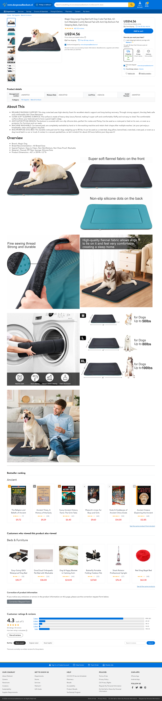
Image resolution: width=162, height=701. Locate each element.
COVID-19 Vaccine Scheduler (77, 676)
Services (20, 11)
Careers (77, 11)
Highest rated (33, 643)
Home (9, 15)
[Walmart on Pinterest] (145, 687)
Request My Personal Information (110, 686)
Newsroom (6, 682)
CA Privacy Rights (105, 682)
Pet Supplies (16, 15)
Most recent (20, 643)
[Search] (131, 4)
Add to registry (146, 73)
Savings (28, 11)
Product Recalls (72, 689)
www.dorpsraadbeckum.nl (89, 44)
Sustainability (6, 689)
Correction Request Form (19, 601)
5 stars (36, 618)
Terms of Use (103, 676)
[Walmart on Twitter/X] (136, 687)
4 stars (35, 621)
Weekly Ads (109, 665)
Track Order (95, 665)
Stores (37, 679)
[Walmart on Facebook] (132, 687)
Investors (5, 686)
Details (141, 69)
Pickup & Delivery (57, 11)
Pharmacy (68, 11)
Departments (10, 11)
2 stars (36, 626)
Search (150, 643)
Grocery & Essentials (41, 11)
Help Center (80, 665)
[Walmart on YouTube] (141, 687)
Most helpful (48, 643)
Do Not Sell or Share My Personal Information (123, 698)
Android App (135, 679)
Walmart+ (38, 686)
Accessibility (71, 686)
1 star (36, 629)
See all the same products (146, 586)
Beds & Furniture (26, 15)
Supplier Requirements (10, 692)
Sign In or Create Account (60, 665)
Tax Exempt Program (74, 692)
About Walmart (7, 676)
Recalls (69, 682)
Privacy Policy (104, 679)
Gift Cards (38, 689)
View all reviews (15, 635)
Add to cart (138, 31)
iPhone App (135, 676)
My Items (86, 11)
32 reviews (80, 28)
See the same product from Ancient (142, 526)
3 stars (36, 624)
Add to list (131, 73)
